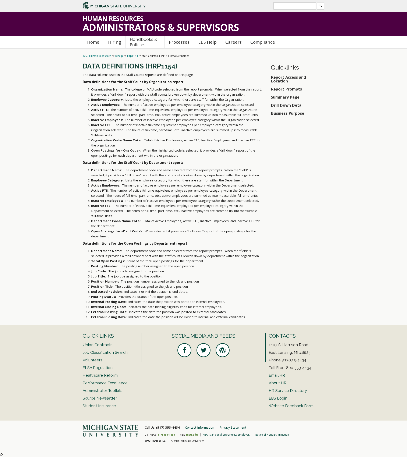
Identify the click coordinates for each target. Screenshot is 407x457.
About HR (277, 383)
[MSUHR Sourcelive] (223, 350)
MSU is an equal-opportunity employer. (226, 434)
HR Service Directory (288, 390)
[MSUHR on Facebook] (184, 350)
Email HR (277, 375)
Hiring (114, 42)
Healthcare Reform (100, 375)
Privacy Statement (232, 427)
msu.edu (192, 434)
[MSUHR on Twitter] (203, 350)
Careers (233, 42)
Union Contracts (97, 345)
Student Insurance (99, 406)
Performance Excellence (105, 383)
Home (93, 42)
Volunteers (92, 360)
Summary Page (285, 97)
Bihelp (119, 56)
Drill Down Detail (287, 105)
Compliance (262, 42)
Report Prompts (286, 89)
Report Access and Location (288, 79)
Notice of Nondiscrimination (272, 434)
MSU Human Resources (97, 56)
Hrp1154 (132, 56)
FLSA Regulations (98, 367)
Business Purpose (287, 113)
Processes (179, 42)
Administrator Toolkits (102, 390)
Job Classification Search (105, 352)
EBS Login (278, 398)
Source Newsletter (100, 398)
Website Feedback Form (291, 406)
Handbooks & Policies (144, 41)
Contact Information (199, 427)
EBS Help (207, 42)
